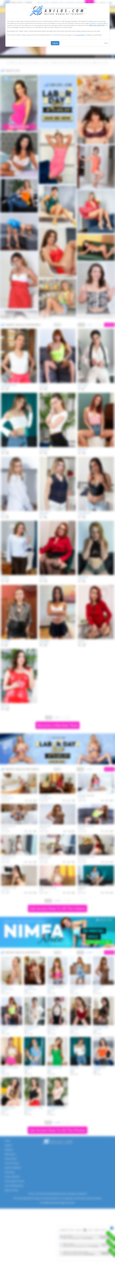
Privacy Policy (80, 35)
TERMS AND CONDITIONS (96, 25)
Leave (106, 43)
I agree (55, 43)
